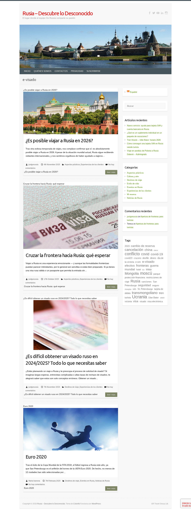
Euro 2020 (36, 456)
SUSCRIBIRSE (93, 71)
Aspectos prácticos (72, 165)
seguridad (144, 285)
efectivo (130, 265)
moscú (146, 273)
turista (128, 297)
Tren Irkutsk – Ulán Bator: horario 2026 (144, 140)
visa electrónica (155, 301)
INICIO (27, 71)
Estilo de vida (133, 184)
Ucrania (139, 296)
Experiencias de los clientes (92, 165)
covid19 (128, 258)
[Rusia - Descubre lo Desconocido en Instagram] (166, 13)
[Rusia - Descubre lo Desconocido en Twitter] (154, 13)
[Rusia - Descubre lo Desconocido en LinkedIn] (162, 13)
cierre (156, 250)
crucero (137, 258)
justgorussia (33, 165)
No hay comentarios (37, 484)
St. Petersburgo (145, 289)
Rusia (135, 281)
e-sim (138, 262)
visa (135, 301)
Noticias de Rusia (102, 481)
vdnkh (162, 298)
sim (134, 289)
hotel (138, 269)
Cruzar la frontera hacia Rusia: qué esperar (68, 255)
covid (145, 254)
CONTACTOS (61, 71)
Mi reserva (131, 194)
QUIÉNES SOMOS (42, 71)
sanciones (147, 281)
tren (161, 293)
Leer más (111, 172)
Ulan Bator (153, 297)
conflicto (132, 254)
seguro (155, 285)
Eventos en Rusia (87, 481)
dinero (153, 258)
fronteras (142, 265)
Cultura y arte (133, 176)
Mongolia (132, 273)
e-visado (148, 261)
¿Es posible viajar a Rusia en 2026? (59, 140)
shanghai (128, 289)
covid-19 (157, 254)
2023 (127, 246)
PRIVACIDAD (77, 71)
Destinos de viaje (72, 387)
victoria (128, 301)
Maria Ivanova (34, 481)
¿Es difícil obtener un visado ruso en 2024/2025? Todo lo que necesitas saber (66, 360)
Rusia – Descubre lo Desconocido (58, 13)
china (148, 250)
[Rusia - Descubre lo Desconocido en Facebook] (150, 13)
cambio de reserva (143, 245)
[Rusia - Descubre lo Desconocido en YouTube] (158, 13)
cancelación (134, 250)
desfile (146, 258)
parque (156, 274)
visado (143, 301)
